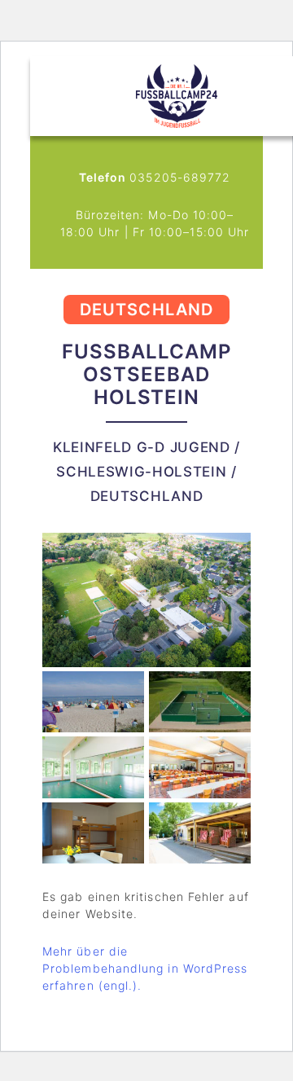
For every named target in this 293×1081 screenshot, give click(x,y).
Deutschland (146, 309)
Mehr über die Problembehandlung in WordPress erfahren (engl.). (144, 968)
